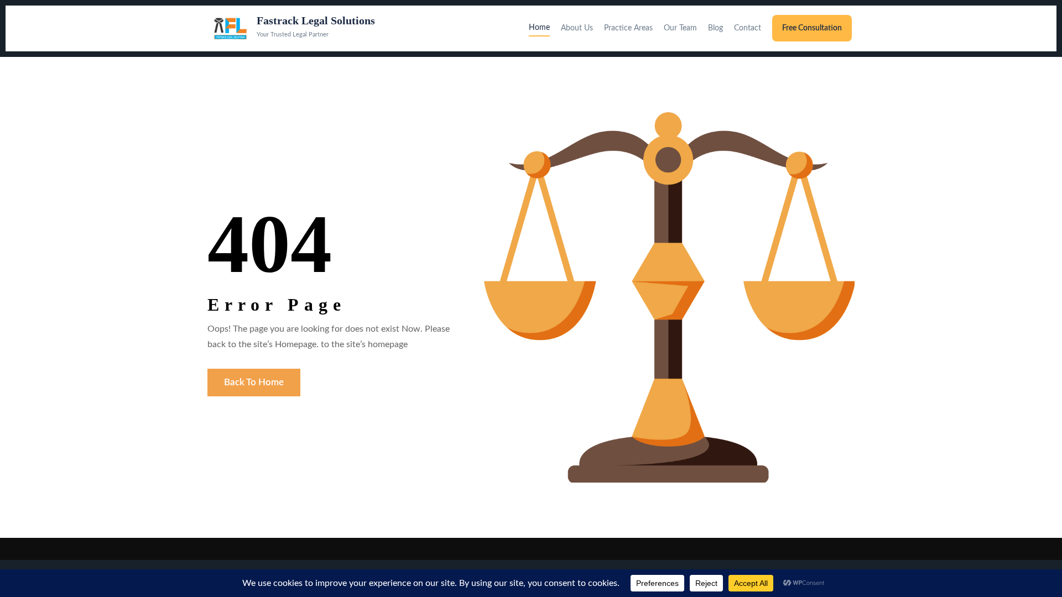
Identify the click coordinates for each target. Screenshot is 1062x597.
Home (539, 28)
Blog (715, 28)
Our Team (680, 28)
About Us (577, 28)
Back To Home (254, 382)
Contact (747, 28)
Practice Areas (628, 28)
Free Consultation (812, 28)
